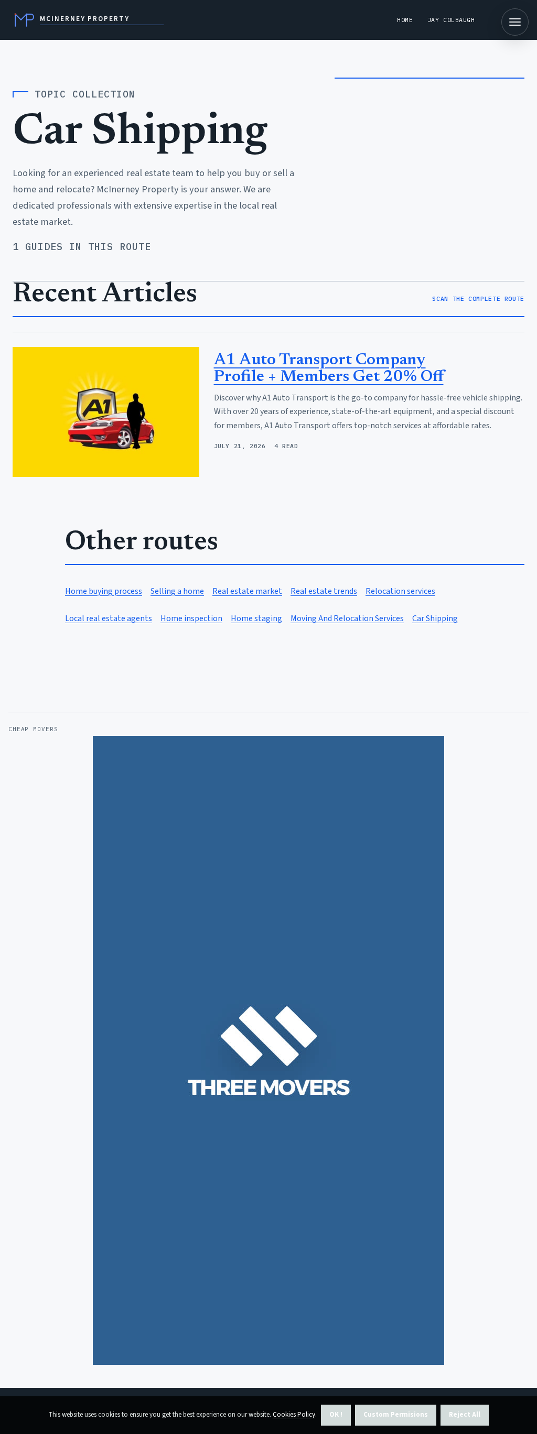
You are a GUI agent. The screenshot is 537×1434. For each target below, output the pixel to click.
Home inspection (191, 618)
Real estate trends (324, 591)
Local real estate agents (108, 618)
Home (405, 20)
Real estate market (247, 591)
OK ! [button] (335, 1414)
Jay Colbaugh (451, 20)
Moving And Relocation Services (347, 618)
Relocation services (400, 591)
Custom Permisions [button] (395, 1414)
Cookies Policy (294, 1414)
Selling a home (177, 591)
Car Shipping (435, 618)
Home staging (256, 618)
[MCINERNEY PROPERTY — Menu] (515, 22)
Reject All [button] (464, 1414)
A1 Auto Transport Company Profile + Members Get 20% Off (329, 368)
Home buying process (103, 591)
